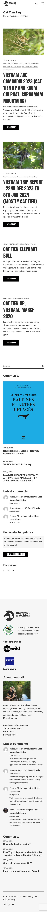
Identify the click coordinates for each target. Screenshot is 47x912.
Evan (12, 516)
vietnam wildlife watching (29, 177)
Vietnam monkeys (14, 177)
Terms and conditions (13, 728)
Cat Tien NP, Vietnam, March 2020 (19, 310)
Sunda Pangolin (33, 67)
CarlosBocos (15, 497)
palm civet (6, 67)
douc (18, 63)
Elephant (27, 244)
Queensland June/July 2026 (17, 863)
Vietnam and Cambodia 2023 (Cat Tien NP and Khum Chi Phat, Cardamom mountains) (23, 87)
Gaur (21, 63)
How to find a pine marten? (17, 844)
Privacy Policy (9, 899)
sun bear (25, 67)
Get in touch (8, 731)
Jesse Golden (16, 508)
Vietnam (33, 244)
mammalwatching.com (27, 896)
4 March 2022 (7, 244)
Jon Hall (13, 809)
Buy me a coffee (10, 735)
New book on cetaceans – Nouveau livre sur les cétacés (21, 452)
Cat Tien (13, 63)
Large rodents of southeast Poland (21, 871)
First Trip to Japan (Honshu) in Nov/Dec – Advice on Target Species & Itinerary (23, 854)
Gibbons (27, 63)
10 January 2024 (8, 173)
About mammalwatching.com (16, 725)
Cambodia (6, 63)
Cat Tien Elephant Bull (20, 252)
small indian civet (15, 67)
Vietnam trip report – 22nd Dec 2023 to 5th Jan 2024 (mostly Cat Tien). (23, 191)
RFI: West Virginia (32, 508)
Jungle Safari (34, 63)
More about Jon (10, 718)
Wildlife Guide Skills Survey (17, 464)
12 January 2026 (8, 60)
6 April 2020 (7, 298)
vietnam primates (8, 70)
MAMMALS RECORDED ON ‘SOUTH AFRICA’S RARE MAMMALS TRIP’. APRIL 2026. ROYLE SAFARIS (21, 478)
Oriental (15, 244)
